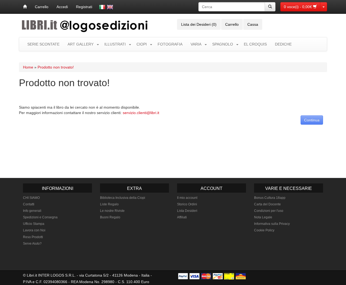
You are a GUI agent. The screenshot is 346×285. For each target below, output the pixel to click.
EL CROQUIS (255, 44)
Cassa (252, 24)
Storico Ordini (187, 204)
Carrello (41, 7)
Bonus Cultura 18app (269, 198)
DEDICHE (283, 44)
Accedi (62, 7)
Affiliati (182, 217)
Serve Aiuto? (32, 243)
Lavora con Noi (34, 230)
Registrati (84, 7)
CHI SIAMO (31, 198)
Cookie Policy (264, 230)
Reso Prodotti (33, 237)
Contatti (28, 204)
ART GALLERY (81, 44)
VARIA (196, 44)
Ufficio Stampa (33, 224)
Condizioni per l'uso (268, 211)
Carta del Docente (267, 204)
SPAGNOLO (222, 44)
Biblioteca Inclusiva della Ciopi (122, 198)
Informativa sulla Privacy (272, 224)
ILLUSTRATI (115, 44)
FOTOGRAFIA (170, 44)
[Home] (25, 7)
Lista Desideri (187, 211)
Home (28, 67)
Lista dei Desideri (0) (199, 24)
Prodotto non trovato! (56, 67)
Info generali (32, 211)
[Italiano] (102, 7)
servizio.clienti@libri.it (141, 113)
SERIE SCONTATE (43, 44)
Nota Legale (263, 217)
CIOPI (142, 44)
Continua (312, 120)
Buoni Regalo (110, 217)
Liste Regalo (109, 204)
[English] (110, 7)
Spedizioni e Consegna (40, 217)
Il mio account (187, 198)
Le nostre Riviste (112, 211)
